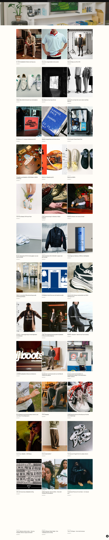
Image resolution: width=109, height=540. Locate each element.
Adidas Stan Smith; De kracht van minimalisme (27, 100)
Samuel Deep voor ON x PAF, (73, 62)
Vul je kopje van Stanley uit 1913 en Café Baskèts (78, 256)
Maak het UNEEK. (71, 177)
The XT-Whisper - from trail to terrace (76, 531)
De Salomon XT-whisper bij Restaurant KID (26, 139)
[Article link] (29, 46)
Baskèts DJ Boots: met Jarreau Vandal (75, 216)
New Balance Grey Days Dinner (49, 100)
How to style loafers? (46, 454)
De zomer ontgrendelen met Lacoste (50, 62)
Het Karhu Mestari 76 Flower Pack (24, 216)
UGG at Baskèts (45, 414)
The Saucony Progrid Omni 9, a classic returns (77, 454)
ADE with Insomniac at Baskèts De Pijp (25, 492)
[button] (85, 4)
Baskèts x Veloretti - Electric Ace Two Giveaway (78, 334)
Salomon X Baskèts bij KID (48, 177)
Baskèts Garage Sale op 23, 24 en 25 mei (51, 139)
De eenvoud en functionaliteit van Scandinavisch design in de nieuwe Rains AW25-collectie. (76, 375)
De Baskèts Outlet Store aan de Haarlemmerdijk (52, 295)
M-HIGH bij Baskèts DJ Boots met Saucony (25, 62)
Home (17, 7)
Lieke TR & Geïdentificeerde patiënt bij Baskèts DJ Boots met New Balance (52, 335)
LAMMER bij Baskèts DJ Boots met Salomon (26, 374)
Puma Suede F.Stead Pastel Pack (74, 139)
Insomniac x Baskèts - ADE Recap (23, 454)
